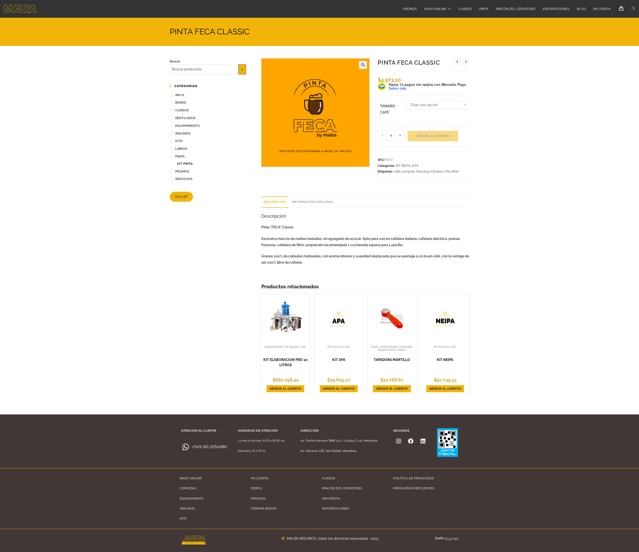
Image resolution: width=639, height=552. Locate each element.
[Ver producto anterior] (457, 61)
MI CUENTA (602, 9)
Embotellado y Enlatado (396, 347)
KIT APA (338, 360)
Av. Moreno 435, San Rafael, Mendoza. (329, 451)
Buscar (175, 61)
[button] (363, 65)
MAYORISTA (331, 498)
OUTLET (181, 196)
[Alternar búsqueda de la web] (633, 9)
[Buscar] (242, 69)
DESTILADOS (185, 118)
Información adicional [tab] (313, 202)
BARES (375, 347)
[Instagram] (398, 441)
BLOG (581, 9)
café (397, 171)
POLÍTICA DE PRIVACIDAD (413, 478)
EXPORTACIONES (556, 9)
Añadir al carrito (433, 136)
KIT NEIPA (445, 360)
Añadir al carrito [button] (286, 388)
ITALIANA (451, 171)
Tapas (402, 350)
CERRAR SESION (263, 508)
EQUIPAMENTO (191, 498)
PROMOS (410, 9)
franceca (422, 171)
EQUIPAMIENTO (274, 347)
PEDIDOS (258, 498)
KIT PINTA (403, 166)
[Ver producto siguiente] (465, 61)
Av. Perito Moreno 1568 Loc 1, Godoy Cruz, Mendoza (339, 440)
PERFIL (256, 488)
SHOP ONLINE (435, 9)
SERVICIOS (183, 179)
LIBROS (181, 149)
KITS (415, 166)
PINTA (483, 9)
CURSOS (465, 9)
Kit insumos (335, 347)
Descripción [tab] (275, 202)
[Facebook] (410, 441)
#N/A (179, 95)
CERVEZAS (188, 488)
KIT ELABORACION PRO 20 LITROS (285, 362)
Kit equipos (292, 347)
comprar (408, 171)
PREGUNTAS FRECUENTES (413, 488)
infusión (437, 171)
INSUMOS (182, 133)
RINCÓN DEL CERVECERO (515, 9)
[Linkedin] (423, 441)
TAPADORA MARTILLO (392, 360)
